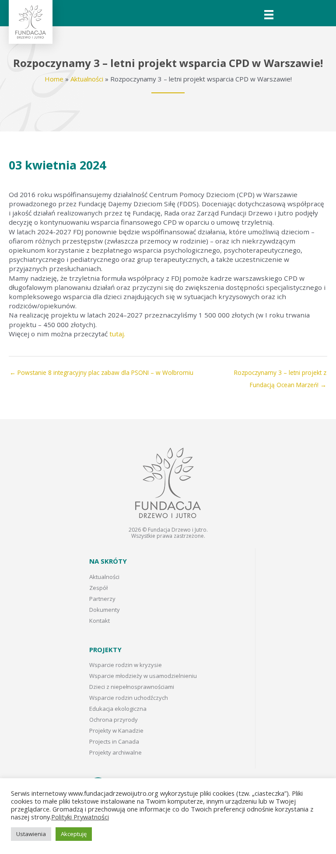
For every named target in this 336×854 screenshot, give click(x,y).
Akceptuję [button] (74, 834)
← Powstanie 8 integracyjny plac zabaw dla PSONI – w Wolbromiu (101, 372)
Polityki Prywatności (80, 817)
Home (54, 78)
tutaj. (117, 333)
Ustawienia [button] (31, 834)
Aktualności (86, 78)
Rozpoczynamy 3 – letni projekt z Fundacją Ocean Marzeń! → (280, 374)
